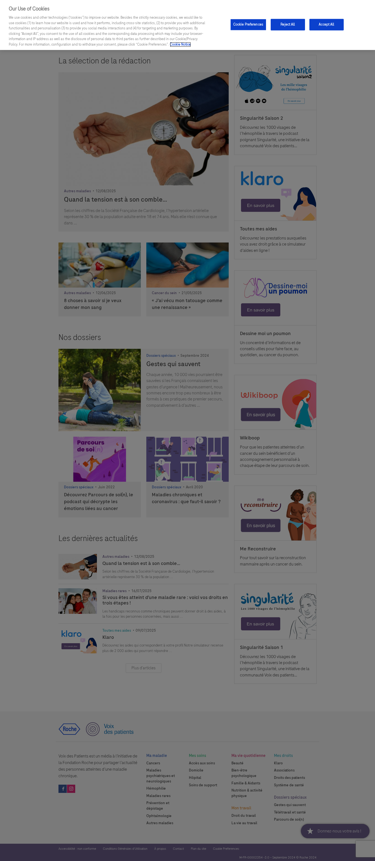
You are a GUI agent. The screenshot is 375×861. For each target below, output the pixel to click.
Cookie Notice (180, 44)
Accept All (326, 24)
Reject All (288, 24)
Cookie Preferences (248, 24)
